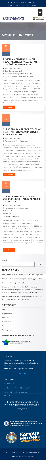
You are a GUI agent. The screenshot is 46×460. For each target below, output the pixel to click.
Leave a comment (12, 216)
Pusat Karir (7, 396)
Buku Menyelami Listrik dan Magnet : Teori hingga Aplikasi (22, 279)
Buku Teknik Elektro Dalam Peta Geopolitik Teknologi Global (22, 275)
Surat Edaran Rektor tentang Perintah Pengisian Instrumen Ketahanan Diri (22, 132)
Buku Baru (9, 71)
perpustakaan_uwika (13, 68)
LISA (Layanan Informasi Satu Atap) (16, 388)
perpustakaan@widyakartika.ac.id (23, 2)
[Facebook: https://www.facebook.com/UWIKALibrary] (20, 373)
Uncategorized (19, 71)
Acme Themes (30, 456)
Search (4, 260)
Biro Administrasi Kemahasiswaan (16, 392)
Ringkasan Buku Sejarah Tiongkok (14, 283)
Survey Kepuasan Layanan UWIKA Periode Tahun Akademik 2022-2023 (22, 199)
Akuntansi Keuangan (13, 74)
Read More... (9, 107)
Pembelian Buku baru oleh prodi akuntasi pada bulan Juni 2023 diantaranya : (20, 62)
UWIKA (11, 214)
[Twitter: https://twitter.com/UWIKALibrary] (24, 373)
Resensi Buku (6, 322)
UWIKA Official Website (11, 384)
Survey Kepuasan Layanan (15, 211)
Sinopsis (5, 326)
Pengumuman (10, 141)
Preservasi (5, 318)
